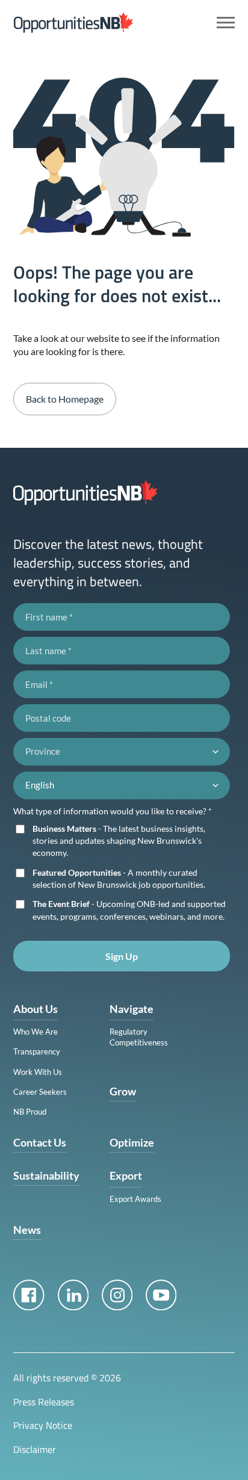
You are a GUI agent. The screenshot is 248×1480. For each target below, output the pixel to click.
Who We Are (35, 1031)
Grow (123, 1091)
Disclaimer (34, 1449)
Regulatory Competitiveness (139, 1037)
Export (126, 1175)
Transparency (36, 1051)
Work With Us (37, 1072)
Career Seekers (40, 1092)
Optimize (132, 1142)
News (27, 1229)
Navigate (131, 1008)
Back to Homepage (65, 398)
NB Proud (29, 1111)
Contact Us (39, 1142)
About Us (35, 1008)
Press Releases (43, 1402)
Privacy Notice (42, 1425)
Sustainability (46, 1175)
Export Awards (135, 1199)
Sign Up (121, 956)
